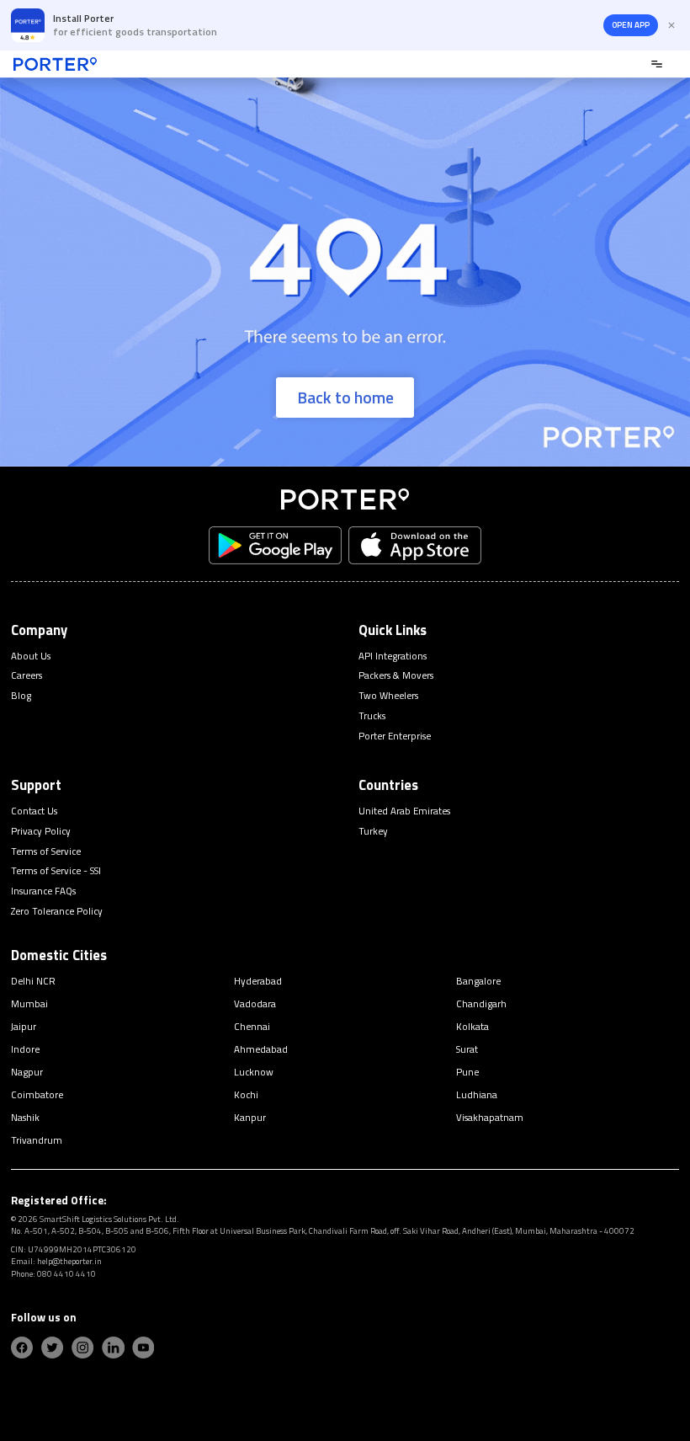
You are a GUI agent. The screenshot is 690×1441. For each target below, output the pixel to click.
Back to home (345, 397)
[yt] (143, 1347)
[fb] (22, 1347)
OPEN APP (631, 25)
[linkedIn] (113, 1347)
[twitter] (52, 1347)
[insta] (82, 1347)
